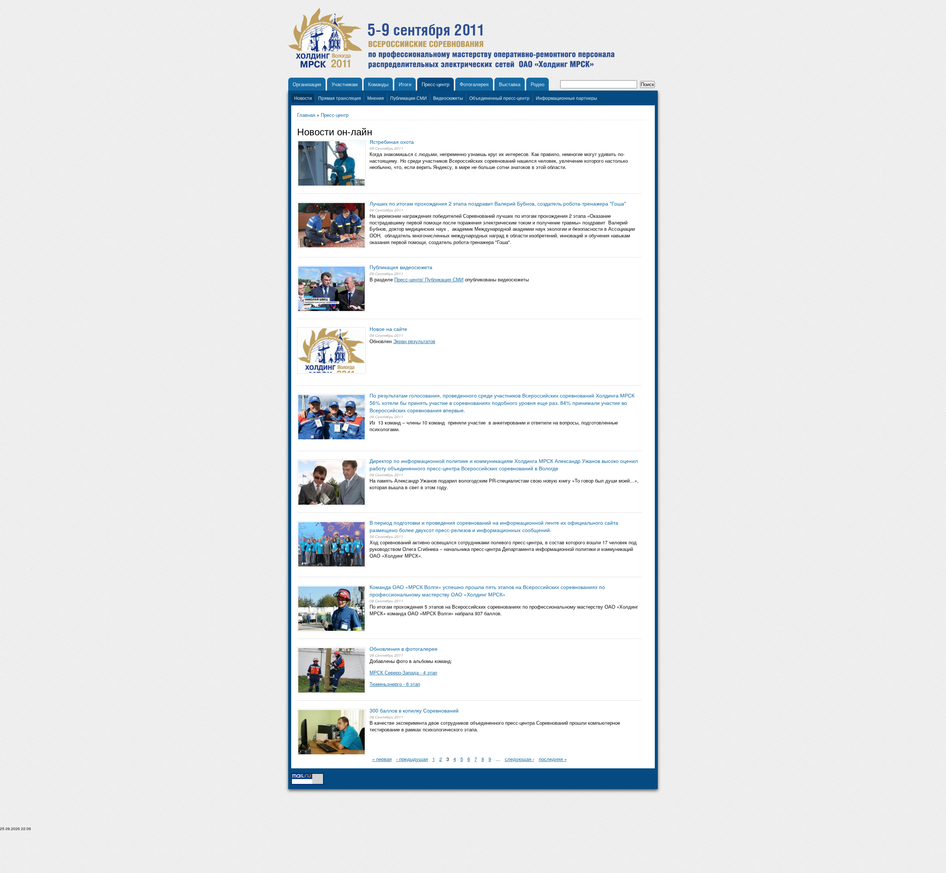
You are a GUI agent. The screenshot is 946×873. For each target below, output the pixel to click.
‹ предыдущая (412, 758)
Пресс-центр (435, 84)
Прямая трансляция (339, 98)
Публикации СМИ (408, 98)
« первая (382, 758)
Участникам (344, 84)
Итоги (405, 84)
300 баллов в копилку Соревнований (414, 710)
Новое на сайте (388, 328)
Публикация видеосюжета (401, 267)
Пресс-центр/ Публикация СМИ (428, 279)
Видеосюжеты (448, 98)
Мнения (375, 98)
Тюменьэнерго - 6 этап (395, 683)
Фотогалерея (474, 84)
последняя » (553, 758)
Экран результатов (414, 341)
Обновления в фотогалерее (404, 648)
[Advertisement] (473, 855)
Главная (306, 114)
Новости (303, 98)
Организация (307, 84)
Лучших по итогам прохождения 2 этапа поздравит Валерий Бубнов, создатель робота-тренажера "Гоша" (498, 203)
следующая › (519, 758)
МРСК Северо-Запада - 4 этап (403, 672)
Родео (537, 84)
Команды (378, 84)
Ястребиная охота (392, 141)
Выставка (509, 84)
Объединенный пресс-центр (499, 98)
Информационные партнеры (566, 98)
